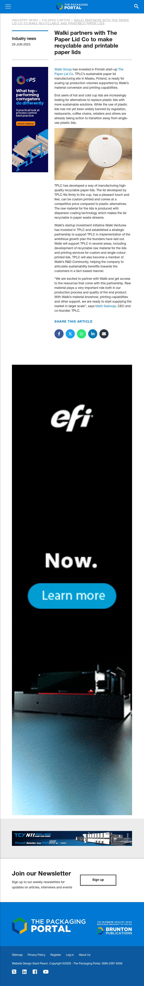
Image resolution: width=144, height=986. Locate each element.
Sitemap (17, 954)
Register (55, 954)
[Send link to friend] (104, 333)
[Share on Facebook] (59, 333)
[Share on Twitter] (70, 333)
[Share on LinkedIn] (92, 333)
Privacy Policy (36, 954)
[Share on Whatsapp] (81, 333)
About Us (84, 954)
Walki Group (63, 69)
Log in (70, 954)
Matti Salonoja (105, 306)
